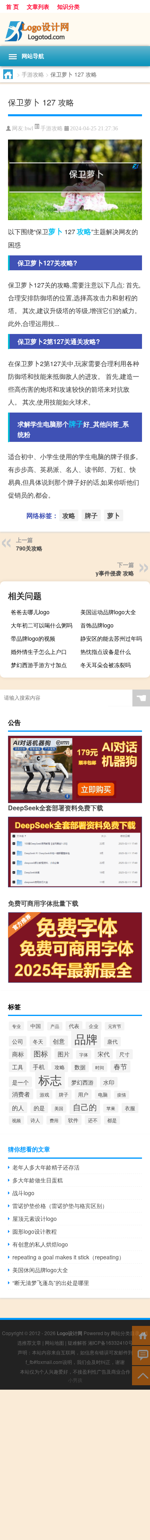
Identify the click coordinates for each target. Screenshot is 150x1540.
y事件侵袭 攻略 (115, 573)
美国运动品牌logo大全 (108, 612)
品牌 (86, 1038)
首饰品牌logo (97, 625)
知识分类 (68, 6)
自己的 (85, 1107)
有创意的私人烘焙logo (40, 1244)
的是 (39, 1108)
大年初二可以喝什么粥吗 (41, 625)
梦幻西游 (82, 1082)
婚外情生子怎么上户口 (39, 652)
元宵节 (114, 1026)
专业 (16, 1026)
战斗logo (23, 1193)
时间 (99, 1067)
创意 (59, 1041)
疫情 (121, 1095)
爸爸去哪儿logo (30, 612)
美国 (58, 1108)
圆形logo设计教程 (34, 1231)
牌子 (76, 424)
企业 (93, 1026)
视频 (16, 1120)
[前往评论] (141, 1355)
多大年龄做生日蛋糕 (37, 1180)
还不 (93, 1120)
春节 (120, 1066)
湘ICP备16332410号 (110, 1342)
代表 (74, 1026)
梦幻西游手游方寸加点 (39, 665)
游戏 (44, 1094)
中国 (35, 1026)
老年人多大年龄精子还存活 (46, 1167)
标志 (50, 1079)
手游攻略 (33, 74)
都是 (112, 1120)
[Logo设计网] (75, 29)
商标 (18, 1054)
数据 (80, 1067)
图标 (41, 1053)
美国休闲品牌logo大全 (40, 1270)
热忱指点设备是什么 (105, 652)
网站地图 (54, 1342)
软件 (73, 1120)
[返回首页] (141, 1335)
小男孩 (75, 1379)
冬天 (38, 1041)
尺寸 (124, 1054)
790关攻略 (29, 548)
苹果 (110, 1108)
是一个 (20, 1082)
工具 (17, 1067)
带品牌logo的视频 (33, 638)
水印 (108, 1082)
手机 (39, 1066)
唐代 (112, 1041)
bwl (29, 128)
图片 (64, 1054)
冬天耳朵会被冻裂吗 (105, 665)
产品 (54, 1026)
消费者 (21, 1094)
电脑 (103, 1094)
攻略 (84, 231)
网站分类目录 (125, 1333)
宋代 (104, 1054)
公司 (17, 1041)
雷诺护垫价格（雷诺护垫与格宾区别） (60, 1206)
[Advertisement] (75, 1465)
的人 (18, 1107)
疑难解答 (77, 1342)
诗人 (35, 1120)
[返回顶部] (141, 1375)
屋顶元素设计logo (34, 1218)
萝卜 (55, 231)
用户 (83, 1094)
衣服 (130, 1108)
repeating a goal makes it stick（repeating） (68, 1257)
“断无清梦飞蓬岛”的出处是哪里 (50, 1283)
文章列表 (38, 6)
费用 (54, 1120)
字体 (83, 1054)
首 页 (12, 6)
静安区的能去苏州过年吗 (111, 638)
